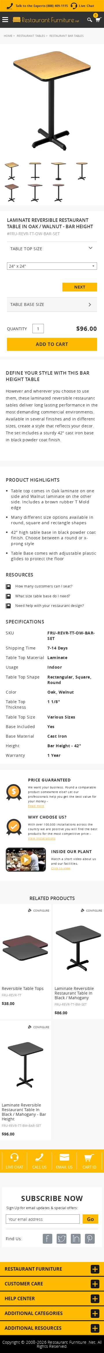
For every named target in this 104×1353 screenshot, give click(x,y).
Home (8, 36)
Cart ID (89, 1167)
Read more (36, 806)
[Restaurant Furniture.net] (46, 19)
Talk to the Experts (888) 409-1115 (42, 6)
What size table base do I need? (42, 596)
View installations (41, 838)
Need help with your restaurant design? (49, 605)
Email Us (64, 1167)
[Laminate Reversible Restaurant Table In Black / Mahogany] (78, 948)
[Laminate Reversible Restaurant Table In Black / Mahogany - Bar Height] (25, 1065)
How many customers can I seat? (43, 586)
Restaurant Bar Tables (66, 36)
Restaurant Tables (31, 36)
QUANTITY (17, 328)
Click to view (60, 868)
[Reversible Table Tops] (25, 948)
